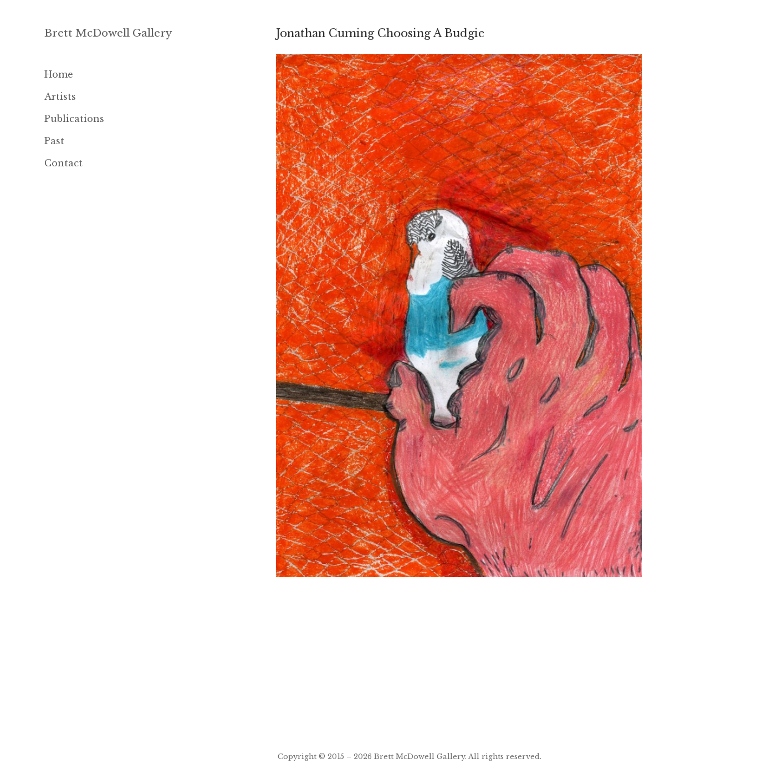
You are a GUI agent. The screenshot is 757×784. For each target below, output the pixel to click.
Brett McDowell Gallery (108, 33)
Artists (60, 96)
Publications (74, 118)
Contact (63, 163)
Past (54, 140)
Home (58, 74)
